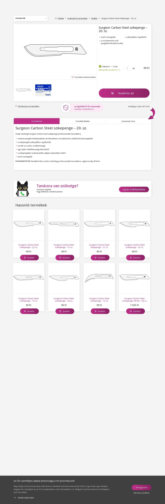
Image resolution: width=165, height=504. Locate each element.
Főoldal (61, 18)
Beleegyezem (141, 487)
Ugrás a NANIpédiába (134, 189)
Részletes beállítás (141, 493)
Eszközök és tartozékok (77, 18)
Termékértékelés (82, 121)
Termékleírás (36, 121)
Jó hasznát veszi (128, 121)
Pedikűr (94, 18)
